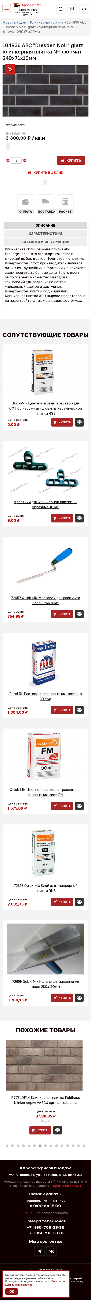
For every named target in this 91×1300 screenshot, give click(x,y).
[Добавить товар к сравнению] (45, 182)
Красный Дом (14, 22)
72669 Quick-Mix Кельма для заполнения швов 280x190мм (45, 984)
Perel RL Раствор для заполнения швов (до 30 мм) (45, 696)
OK (11, 1291)
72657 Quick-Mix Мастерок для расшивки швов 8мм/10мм (45, 600)
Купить (73, 160)
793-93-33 (45, 1233)
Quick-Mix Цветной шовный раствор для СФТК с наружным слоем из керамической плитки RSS (45, 408)
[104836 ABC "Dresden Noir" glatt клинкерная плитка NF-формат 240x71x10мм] (45, 91)
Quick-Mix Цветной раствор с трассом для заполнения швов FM (45, 792)
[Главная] (27, 5)
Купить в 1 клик (48, 172)
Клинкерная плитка (46, 22)
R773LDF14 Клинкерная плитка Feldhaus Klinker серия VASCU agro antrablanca (45, 1100)
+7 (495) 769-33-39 (45, 1228)
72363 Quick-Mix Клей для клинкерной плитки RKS (45, 888)
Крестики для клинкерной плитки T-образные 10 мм (45, 504)
